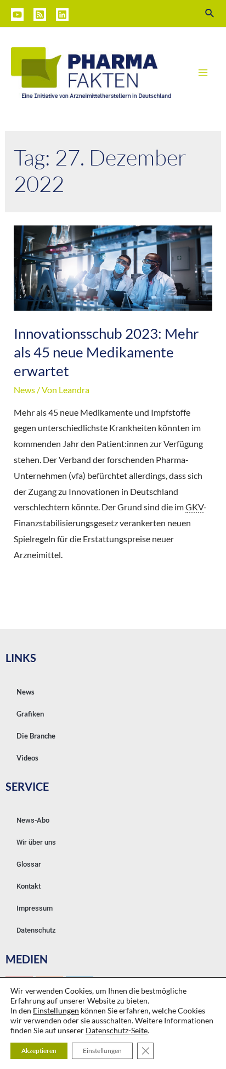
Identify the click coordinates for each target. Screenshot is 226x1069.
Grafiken (30, 713)
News (24, 389)
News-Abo (32, 820)
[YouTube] (17, 14)
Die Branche (35, 735)
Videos (27, 757)
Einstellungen (56, 1010)
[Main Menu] (203, 72)
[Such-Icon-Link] (210, 13)
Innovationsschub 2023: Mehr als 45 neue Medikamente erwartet (106, 351)
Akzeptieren (38, 1050)
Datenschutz (36, 930)
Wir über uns (36, 842)
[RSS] (39, 14)
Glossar (28, 864)
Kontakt (28, 886)
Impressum (34, 908)
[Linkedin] (62, 14)
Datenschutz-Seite (117, 1030)
